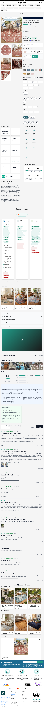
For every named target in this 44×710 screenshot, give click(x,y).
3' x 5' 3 (30, 82)
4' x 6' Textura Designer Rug (20, 632)
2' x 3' (25, 82)
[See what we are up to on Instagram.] (35, 694)
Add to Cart (34, 57)
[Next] (41, 299)
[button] (20, 19)
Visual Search (37, 5)
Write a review (35, 24)
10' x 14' (31, 88)
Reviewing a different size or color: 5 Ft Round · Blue (10, 462)
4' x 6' (35, 82)
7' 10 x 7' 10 (32, 117)
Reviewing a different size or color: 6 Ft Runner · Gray (10, 480)
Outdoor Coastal (22, 13)
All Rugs (2, 5)
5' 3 (31, 98)
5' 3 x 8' (40, 82)
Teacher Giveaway (14, 705)
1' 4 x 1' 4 (25, 93)
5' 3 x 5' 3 (25, 117)
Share (34, 60)
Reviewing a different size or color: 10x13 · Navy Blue (10, 510)
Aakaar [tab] (21, 612)
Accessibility (24, 699)
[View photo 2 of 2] (6, 465)
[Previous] (2, 299)
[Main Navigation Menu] (1, 2)
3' (24, 98)
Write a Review (40, 427)
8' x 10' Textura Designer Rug (7, 632)
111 (25, 584)
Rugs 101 (23, 697)
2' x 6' (25, 106)
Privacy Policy (25, 665)
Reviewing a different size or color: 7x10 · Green (9, 523)
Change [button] (30, 64)
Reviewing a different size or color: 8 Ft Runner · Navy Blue (11, 419)
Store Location (13, 696)
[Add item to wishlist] (12, 290)
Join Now (40, 662)
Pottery (19, 5)
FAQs (23, 694)
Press (23, 701)
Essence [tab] (8, 612)
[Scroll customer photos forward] (42, 366)
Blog (12, 695)
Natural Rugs (38, 7)
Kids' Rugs (16, 7)
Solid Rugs (16, 13)
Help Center (24, 695)
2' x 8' (30, 106)
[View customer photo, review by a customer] (5, 366)
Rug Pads (24, 5)
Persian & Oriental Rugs (30, 7)
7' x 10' (25, 85)
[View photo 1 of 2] (2, 465)
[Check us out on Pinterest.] (39, 694)
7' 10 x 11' (30, 85)
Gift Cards (3, 7)
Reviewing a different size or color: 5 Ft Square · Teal (10, 564)
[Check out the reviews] (37, 700)
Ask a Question (26, 60)
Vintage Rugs (21, 7)
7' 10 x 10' (36, 112)
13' (24, 101)
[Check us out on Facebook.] (33, 694)
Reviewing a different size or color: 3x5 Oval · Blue (9, 551)
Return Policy (24, 698)
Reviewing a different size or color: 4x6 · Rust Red (9, 539)
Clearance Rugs (9, 7)
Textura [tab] (3, 612)
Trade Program (14, 702)
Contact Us (24, 691)
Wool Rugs (14, 5)
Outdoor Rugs (8, 5)
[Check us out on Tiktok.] (37, 694)
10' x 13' (25, 88)
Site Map (12, 698)
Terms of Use (4, 697)
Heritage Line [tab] (15, 612)
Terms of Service (34, 666)
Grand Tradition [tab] (28, 612)
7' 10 (36, 98)
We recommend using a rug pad (36, 48)
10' (39, 98)
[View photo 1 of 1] (2, 526)
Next (28, 584)
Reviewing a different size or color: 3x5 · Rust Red (9, 578)
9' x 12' (36, 85)
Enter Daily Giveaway (15, 703)
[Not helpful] (42, 445)
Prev (15, 584)
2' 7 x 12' (35, 106)
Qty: (25, 56)
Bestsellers (13, 701)
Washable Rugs (30, 5)
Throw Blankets (4, 10)
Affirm (12, 699)
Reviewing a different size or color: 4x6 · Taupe (9, 442)
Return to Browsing (4, 13)
